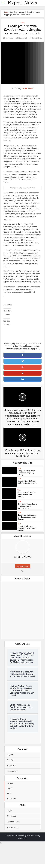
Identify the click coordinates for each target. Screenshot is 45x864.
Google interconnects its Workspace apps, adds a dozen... (27, 517)
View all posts (22, 566)
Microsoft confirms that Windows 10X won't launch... (26, 494)
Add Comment (21, 38)
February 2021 (12, 771)
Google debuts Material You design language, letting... (26, 473)
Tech (22, 23)
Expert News (22, 2)
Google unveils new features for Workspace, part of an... (27, 528)
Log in (9, 810)
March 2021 (11, 766)
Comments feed (13, 821)
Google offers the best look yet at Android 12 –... (27, 482)
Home (5, 12)
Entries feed (11, 816)
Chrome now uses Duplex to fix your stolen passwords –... (27, 506)
